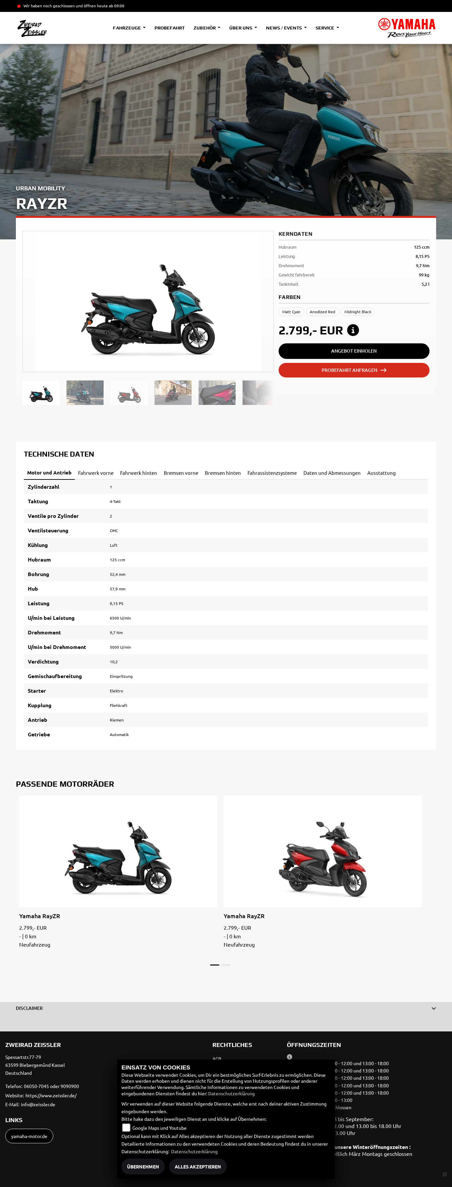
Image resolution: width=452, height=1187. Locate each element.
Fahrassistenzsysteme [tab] (272, 473)
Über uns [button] (241, 27)
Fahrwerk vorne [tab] (95, 473)
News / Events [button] (284, 27)
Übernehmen (143, 1166)
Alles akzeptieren (198, 1166)
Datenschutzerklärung (231, 1093)
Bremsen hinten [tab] (223, 473)
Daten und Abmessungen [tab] (332, 473)
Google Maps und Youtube (159, 1128)
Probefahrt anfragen (349, 370)
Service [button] (325, 27)
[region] (148, 392)
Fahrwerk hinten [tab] (138, 473)
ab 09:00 (116, 5)
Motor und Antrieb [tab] (49, 472)
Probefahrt (170, 27)
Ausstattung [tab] (381, 473)
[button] (226, 1008)
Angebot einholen (354, 351)
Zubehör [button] (205, 27)
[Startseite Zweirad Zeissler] (406, 28)
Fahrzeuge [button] (127, 27)
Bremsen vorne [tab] (181, 473)
